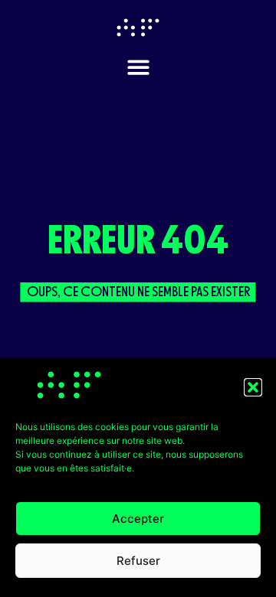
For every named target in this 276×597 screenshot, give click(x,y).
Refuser (138, 560)
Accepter (138, 518)
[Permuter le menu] (138, 67)
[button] (253, 387)
